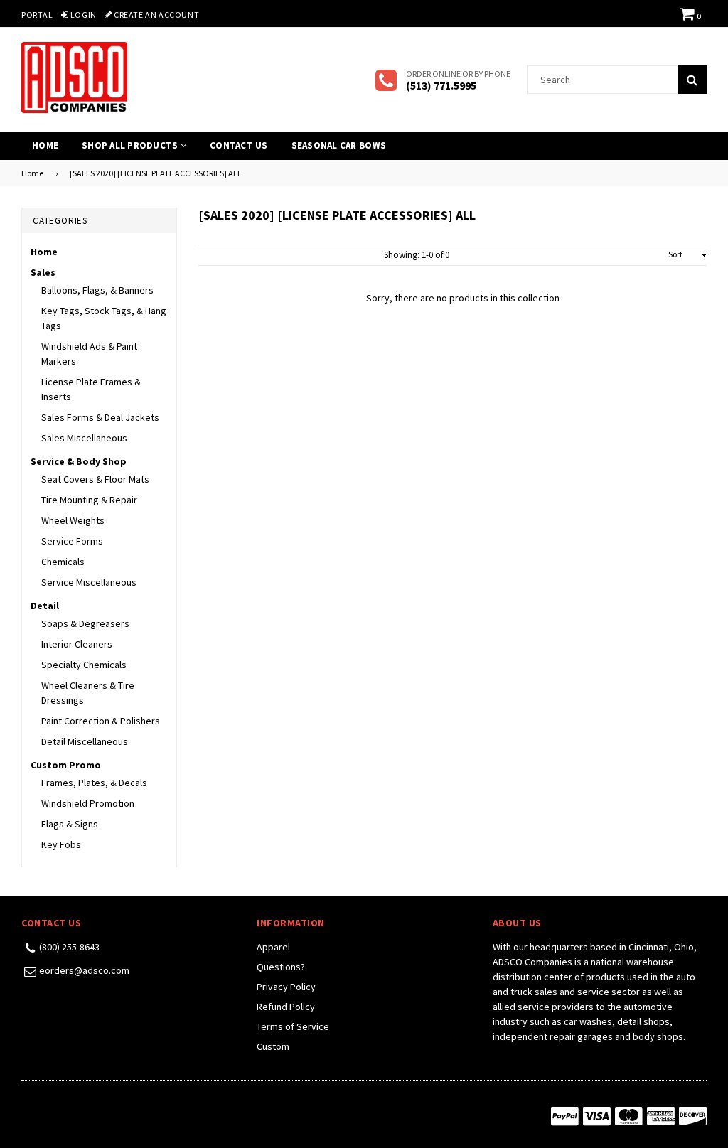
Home (45, 145)
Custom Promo (66, 764)
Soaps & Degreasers (85, 623)
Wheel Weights (73, 520)
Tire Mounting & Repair (89, 499)
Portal (37, 14)
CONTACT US (239, 145)
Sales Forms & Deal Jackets (100, 417)
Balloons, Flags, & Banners (97, 290)
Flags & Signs (69, 823)
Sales (43, 272)
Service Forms (72, 541)
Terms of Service (293, 1026)
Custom (273, 1046)
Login (82, 14)
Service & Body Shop (79, 461)
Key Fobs (61, 844)
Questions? (281, 966)
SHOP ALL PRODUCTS (131, 145)
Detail (45, 605)
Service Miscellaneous (88, 582)
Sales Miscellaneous (84, 437)
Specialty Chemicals (84, 664)
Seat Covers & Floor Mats (95, 479)
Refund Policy (286, 1006)
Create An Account (155, 14)
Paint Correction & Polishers (100, 720)
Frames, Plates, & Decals (94, 782)
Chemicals (63, 561)
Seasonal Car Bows (338, 145)
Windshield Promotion (87, 803)
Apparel (273, 946)
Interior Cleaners (76, 644)
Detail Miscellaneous (84, 741)
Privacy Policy (286, 986)
